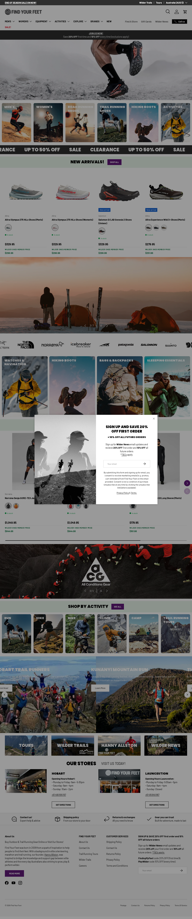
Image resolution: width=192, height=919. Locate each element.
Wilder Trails (145, 2)
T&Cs (124, 454)
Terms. (134, 492)
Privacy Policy (123, 492)
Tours (159, 2)
